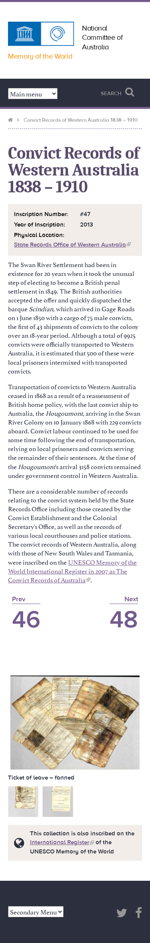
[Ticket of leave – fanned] (75, 721)
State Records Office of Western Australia (72, 245)
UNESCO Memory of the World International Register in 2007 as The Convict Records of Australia (72, 570)
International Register (62, 842)
